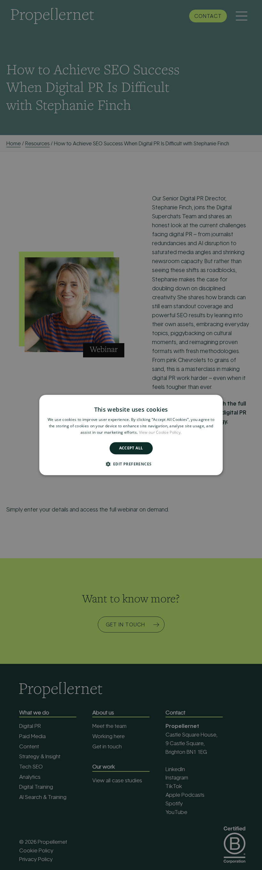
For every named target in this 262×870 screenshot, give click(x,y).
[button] (131, 464)
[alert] (131, 435)
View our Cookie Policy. (160, 432)
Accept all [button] (131, 448)
